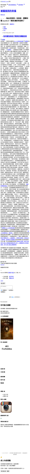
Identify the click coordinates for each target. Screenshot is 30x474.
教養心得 (11, 278)
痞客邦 (10, 272)
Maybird (2, 264)
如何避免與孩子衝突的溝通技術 (15, 36)
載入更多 (3, 283)
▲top (2, 280)
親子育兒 (11, 276)
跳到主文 (3, 14)
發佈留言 (3, 291)
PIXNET (6, 453)
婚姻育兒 (12, 24)
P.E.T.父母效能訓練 (18, 41)
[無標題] (3, 39)
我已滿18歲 (3, 471)
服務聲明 (15, 454)
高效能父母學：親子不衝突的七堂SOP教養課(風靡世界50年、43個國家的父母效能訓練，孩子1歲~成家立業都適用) (15, 243)
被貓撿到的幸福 (8, 11)
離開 (8, 471)
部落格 (5, 28)
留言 (13, 272)
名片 (4, 30)
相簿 (4, 27)
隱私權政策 (25, 453)
